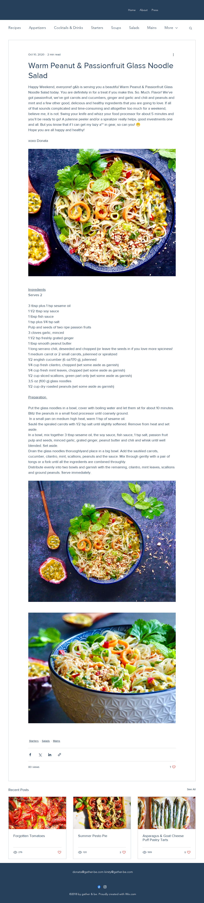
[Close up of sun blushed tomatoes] (37, 813)
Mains (152, 28)
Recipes (14, 28)
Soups (116, 28)
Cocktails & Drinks (68, 28)
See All (191, 789)
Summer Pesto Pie (92, 836)
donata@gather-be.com (88, 872)
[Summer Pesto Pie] (102, 813)
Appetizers (37, 28)
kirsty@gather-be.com (118, 872)
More (169, 28)
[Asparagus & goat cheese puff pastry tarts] (166, 813)
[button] (190, 27)
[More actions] (173, 54)
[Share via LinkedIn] (50, 755)
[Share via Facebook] (30, 755)
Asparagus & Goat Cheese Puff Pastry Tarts (163, 838)
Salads (134, 28)
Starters (97, 28)
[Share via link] (59, 755)
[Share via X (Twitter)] (40, 755)
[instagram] (105, 887)
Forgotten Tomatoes (29, 836)
